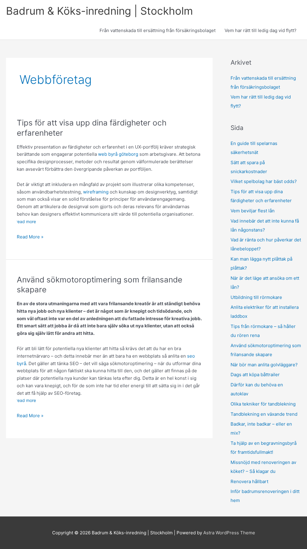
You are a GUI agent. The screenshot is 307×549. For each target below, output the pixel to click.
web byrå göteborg (118, 154)
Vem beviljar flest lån (253, 211)
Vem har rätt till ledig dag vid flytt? (261, 30)
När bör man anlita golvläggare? (265, 364)
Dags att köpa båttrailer (256, 374)
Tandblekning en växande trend (264, 414)
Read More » (30, 237)
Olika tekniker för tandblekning (263, 404)
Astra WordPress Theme (229, 533)
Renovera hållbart (249, 481)
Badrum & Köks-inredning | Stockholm (99, 10)
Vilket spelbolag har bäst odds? (264, 181)
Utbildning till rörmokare (256, 297)
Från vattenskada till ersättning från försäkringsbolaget (158, 30)
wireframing (96, 192)
